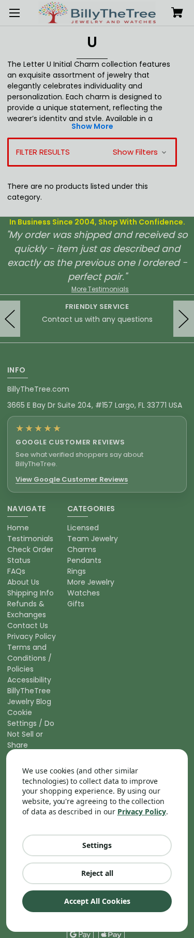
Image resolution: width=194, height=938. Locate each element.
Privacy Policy (141, 811)
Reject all (97, 873)
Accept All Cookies (97, 901)
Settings (97, 845)
